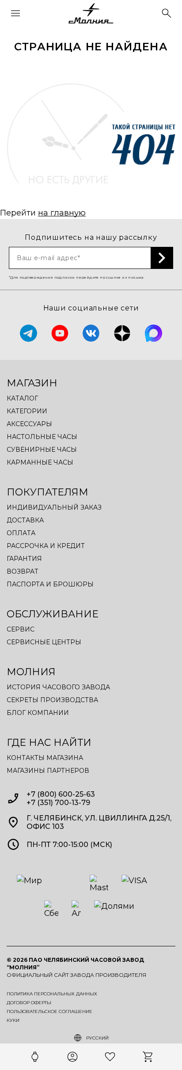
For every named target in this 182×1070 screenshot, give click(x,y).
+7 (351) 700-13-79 (58, 802)
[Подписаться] (162, 258)
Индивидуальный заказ (54, 507)
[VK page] (91, 333)
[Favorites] (110, 1056)
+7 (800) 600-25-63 (61, 794)
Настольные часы (42, 437)
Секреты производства (52, 700)
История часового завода (58, 687)
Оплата (21, 533)
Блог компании (38, 713)
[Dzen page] (122, 333)
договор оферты (29, 1003)
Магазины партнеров (48, 771)
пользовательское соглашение (49, 1012)
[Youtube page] (59, 333)
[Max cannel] (153, 333)
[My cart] (147, 1056)
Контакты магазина (45, 758)
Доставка (25, 520)
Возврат (22, 571)
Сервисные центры (44, 642)
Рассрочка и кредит (46, 546)
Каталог (22, 398)
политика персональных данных (52, 994)
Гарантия (24, 559)
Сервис (20, 629)
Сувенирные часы (42, 450)
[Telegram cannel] (28, 333)
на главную (62, 213)
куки (13, 1020)
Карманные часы (40, 462)
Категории (27, 411)
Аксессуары (29, 424)
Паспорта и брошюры (50, 584)
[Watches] (35, 1056)
